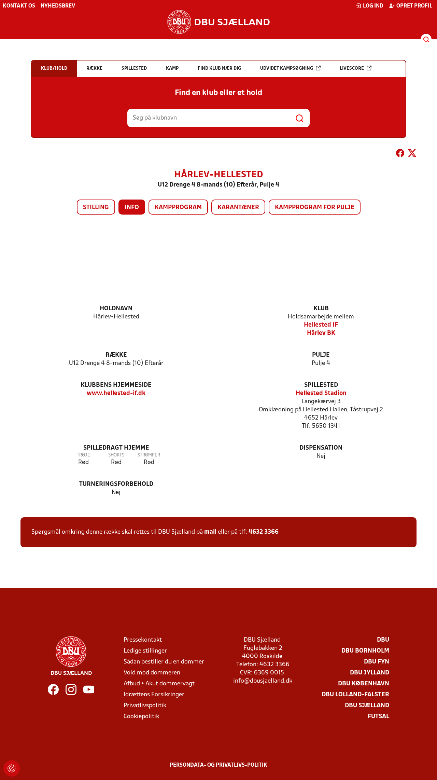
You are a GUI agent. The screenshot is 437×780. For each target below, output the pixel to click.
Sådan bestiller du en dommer (164, 662)
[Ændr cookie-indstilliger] (11, 768)
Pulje (321, 355)
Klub (321, 309)
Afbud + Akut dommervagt (159, 684)
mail (210, 532)
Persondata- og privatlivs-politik (218, 765)
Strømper (149, 455)
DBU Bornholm (365, 651)
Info (132, 207)
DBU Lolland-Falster (355, 695)
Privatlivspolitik (145, 706)
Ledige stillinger (145, 651)
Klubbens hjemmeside (116, 385)
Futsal (378, 717)
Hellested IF (321, 325)
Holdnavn (116, 309)
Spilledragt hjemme (116, 448)
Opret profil (414, 6)
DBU (383, 640)
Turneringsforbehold (116, 484)
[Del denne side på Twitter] (412, 154)
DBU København (363, 684)
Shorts (116, 455)
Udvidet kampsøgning (286, 68)
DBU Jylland (369, 673)
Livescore (352, 68)
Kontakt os (19, 6)
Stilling (96, 207)
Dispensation (320, 448)
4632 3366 (264, 532)
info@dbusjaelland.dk (262, 681)
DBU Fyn (376, 662)
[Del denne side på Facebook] (400, 154)
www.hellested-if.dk (116, 393)
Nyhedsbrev (58, 6)
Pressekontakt (143, 640)
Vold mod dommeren (152, 673)
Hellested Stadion (321, 393)
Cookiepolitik (141, 717)
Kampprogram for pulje (314, 207)
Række (116, 355)
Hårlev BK (321, 333)
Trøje (83, 455)
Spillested (321, 385)
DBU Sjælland (367, 706)
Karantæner (238, 207)
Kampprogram (178, 207)
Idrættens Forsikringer (154, 695)
